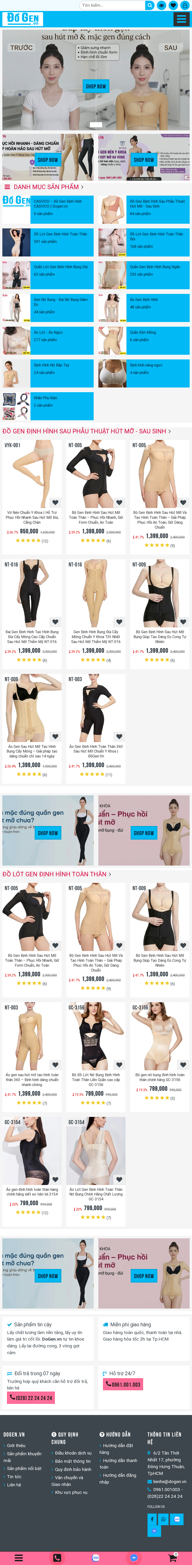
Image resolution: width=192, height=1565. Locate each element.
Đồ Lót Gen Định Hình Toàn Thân (54, 874)
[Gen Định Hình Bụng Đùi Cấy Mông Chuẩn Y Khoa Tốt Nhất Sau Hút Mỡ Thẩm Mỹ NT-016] (96, 593)
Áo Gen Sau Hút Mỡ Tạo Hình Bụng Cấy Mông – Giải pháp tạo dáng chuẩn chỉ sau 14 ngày (32, 751)
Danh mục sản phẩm (45, 186)
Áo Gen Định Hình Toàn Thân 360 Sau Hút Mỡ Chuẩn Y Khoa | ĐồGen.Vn (96, 751)
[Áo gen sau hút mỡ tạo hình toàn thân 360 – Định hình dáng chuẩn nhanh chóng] (32, 1036)
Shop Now (96, 86)
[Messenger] (154, 1531)
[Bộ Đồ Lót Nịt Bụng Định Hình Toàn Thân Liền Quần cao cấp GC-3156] (96, 1036)
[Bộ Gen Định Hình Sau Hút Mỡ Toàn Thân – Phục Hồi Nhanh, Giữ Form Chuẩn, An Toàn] (96, 474)
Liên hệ (14, 1485)
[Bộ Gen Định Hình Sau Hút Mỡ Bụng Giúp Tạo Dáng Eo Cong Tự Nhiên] (159, 593)
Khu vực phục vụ (71, 1492)
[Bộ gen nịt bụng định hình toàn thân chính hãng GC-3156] (159, 1036)
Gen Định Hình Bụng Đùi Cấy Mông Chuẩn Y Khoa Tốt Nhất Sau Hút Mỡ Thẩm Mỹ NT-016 (96, 637)
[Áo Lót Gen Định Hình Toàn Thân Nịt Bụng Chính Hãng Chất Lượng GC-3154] (96, 1151)
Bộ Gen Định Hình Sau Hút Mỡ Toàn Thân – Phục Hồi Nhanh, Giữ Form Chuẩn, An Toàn (96, 517)
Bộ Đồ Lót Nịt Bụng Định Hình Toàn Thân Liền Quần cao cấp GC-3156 (96, 1080)
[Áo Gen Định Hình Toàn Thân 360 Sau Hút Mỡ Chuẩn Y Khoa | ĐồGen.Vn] (96, 708)
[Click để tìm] (150, 5)
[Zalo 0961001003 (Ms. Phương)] (96, 1559)
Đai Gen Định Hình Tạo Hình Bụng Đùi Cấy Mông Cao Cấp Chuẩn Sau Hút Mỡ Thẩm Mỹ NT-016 (32, 637)
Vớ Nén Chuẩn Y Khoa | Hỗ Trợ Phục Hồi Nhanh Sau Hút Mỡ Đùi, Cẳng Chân (32, 517)
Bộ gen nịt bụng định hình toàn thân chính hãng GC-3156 (160, 1077)
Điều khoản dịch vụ (73, 1453)
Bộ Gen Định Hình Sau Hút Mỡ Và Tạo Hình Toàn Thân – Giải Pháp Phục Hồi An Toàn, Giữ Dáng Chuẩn (160, 519)
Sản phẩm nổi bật (24, 1468)
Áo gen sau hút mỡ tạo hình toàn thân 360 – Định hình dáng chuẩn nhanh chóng (32, 1080)
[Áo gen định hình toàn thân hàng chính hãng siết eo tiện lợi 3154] (32, 1151)
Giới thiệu (16, 1445)
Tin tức (14, 1476)
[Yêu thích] (55, 503)
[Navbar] (182, 19)
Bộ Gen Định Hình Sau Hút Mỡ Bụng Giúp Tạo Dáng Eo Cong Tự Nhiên (159, 637)
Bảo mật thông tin (73, 1461)
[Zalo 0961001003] (177, 1519)
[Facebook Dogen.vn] (152, 1519)
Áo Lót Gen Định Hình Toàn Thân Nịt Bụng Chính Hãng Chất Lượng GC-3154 (96, 1194)
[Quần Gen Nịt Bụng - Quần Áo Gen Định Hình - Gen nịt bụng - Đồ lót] (22, 19)
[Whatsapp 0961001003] (163, 1519)
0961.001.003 (126, 1384)
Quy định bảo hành (73, 1469)
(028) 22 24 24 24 (34, 1397)
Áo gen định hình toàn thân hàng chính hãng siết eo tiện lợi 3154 (32, 1192)
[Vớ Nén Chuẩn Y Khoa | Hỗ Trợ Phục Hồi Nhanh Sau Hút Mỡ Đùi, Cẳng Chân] (32, 474)
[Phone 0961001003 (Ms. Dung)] (57, 1558)
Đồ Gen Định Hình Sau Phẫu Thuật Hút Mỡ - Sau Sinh (84, 431)
